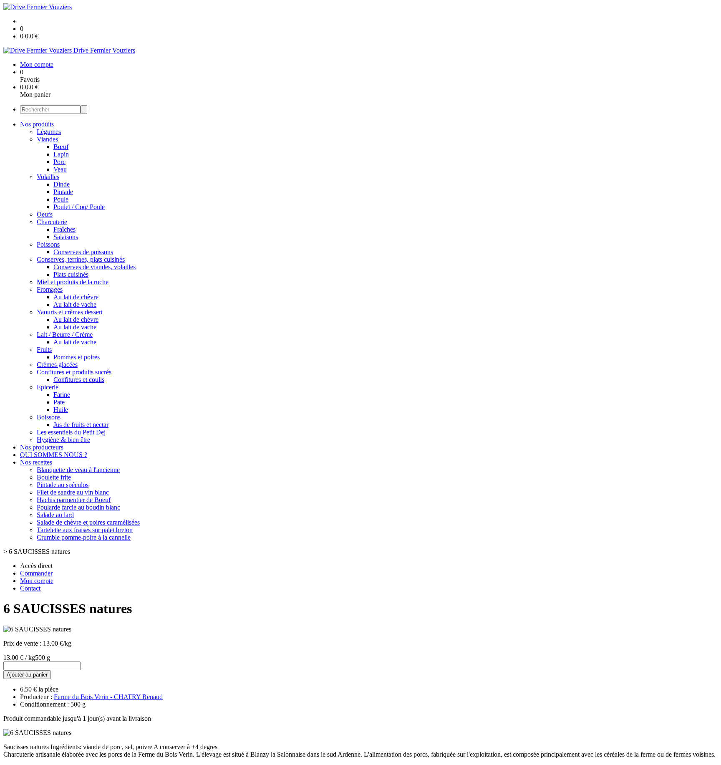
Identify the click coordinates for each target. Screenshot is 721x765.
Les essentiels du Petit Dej (71, 432)
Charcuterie (52, 221)
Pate (59, 402)
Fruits (44, 349)
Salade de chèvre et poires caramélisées (88, 522)
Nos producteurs (41, 447)
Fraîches (64, 229)
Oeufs (45, 214)
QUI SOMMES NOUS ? (53, 454)
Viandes (47, 139)
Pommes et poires (76, 357)
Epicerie (47, 387)
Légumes (49, 131)
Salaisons (65, 236)
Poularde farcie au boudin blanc (78, 507)
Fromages (50, 289)
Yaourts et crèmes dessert (70, 312)
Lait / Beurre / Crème (65, 334)
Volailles (48, 176)
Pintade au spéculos (62, 484)
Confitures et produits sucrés (74, 372)
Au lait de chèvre (75, 296)
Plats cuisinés (70, 274)
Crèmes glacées (57, 364)
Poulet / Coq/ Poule (79, 206)
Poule (60, 199)
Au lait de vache (74, 304)
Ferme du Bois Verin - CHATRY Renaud (108, 696)
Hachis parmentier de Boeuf (74, 499)
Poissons (48, 244)
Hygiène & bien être (63, 439)
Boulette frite (54, 477)
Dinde (61, 184)
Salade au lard (55, 514)
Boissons (49, 417)
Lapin (61, 154)
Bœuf (60, 146)
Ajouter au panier (27, 675)
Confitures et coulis (78, 379)
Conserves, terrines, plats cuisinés (81, 259)
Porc (59, 161)
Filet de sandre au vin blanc (73, 492)
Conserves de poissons (83, 251)
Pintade (63, 191)
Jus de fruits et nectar (80, 424)
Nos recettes (36, 462)
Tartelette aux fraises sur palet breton (85, 529)
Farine (61, 394)
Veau (60, 169)
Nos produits (37, 124)
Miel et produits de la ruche (72, 281)
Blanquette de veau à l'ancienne (78, 469)
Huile (60, 409)
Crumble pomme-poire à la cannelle (84, 537)
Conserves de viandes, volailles (94, 266)
